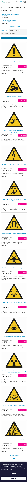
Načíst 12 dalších (14, 455)
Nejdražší (18, 30)
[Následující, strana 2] (14, 459)
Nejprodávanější (5, 33)
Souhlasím (13, 478)
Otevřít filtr (14, 38)
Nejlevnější (12, 30)
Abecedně (12, 33)
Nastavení (13, 473)
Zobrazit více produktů (13, 26)
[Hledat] (16, 1)
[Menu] (24, 1)
